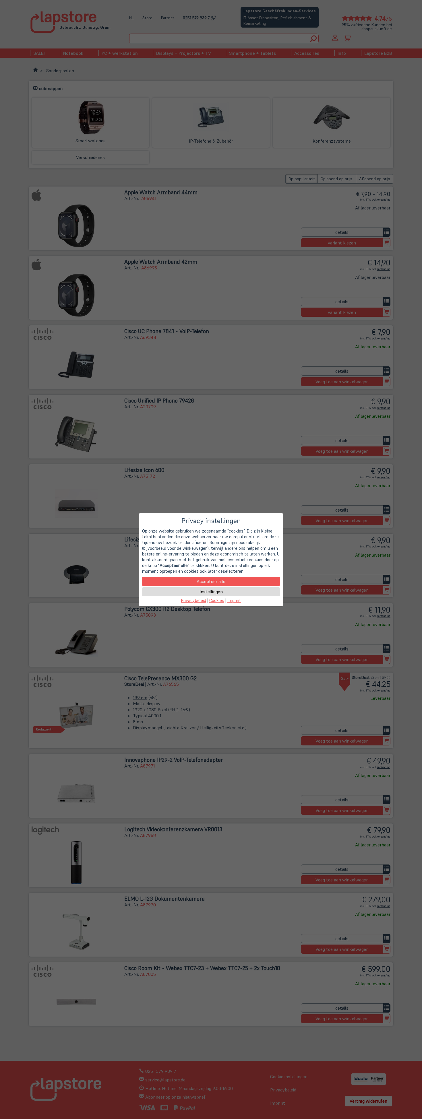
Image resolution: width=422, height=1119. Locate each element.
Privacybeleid (193, 600)
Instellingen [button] (211, 592)
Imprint (234, 600)
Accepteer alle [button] (211, 581)
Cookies (216, 600)
